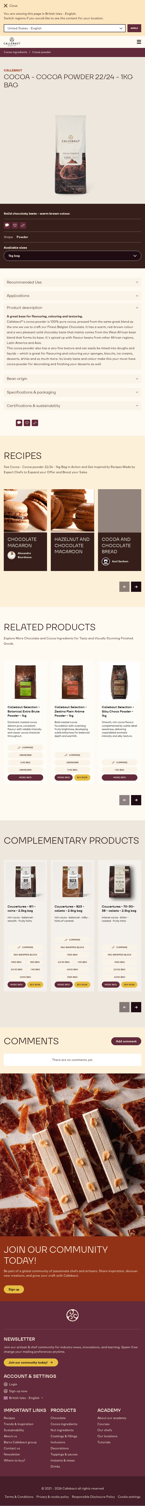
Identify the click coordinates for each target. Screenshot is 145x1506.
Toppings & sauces (64, 1454)
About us (10, 1436)
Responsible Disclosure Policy (93, 1497)
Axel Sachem (120, 561)
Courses (103, 1424)
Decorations (60, 1448)
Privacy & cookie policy (52, 1497)
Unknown (25, 755)
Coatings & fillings (64, 1436)
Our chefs (104, 1430)
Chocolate (58, 1418)
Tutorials (103, 1442)
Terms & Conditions (19, 1497)
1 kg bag (119, 770)
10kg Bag (16, 962)
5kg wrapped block (25, 954)
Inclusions (58, 1442)
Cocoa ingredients (15, 52)
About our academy (111, 1418)
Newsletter (12, 1454)
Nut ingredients (62, 1430)
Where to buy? (14, 1460)
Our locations (107, 1436)
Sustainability (14, 1430)
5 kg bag (25, 762)
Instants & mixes (63, 1460)
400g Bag (25, 977)
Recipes (9, 1418)
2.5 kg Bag (16, 969)
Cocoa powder (41, 52)
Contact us (12, 1448)
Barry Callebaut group (20, 1442)
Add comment (126, 1041)
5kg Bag (35, 962)
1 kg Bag (35, 969)
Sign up (13, 1289)
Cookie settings (129, 1497)
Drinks (55, 1466)
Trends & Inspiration (18, 1424)
